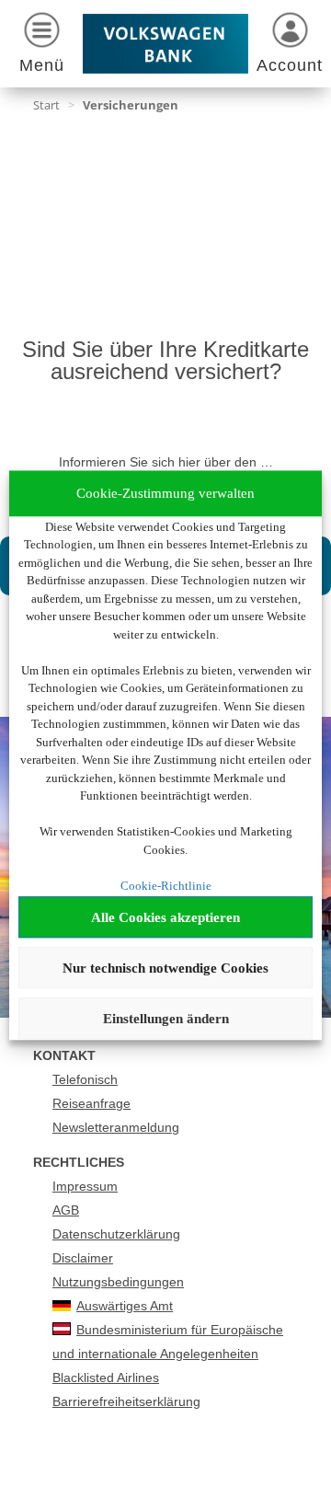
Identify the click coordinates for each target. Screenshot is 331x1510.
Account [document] (290, 65)
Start (46, 105)
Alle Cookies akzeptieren (165, 917)
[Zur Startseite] (165, 43)
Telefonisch (85, 1079)
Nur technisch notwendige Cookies (165, 968)
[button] (41, 46)
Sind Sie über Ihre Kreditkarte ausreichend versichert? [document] (165, 361)
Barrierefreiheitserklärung (126, 1401)
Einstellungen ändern (166, 1018)
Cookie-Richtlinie (165, 886)
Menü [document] (41, 65)
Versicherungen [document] (130, 105)
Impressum (85, 1186)
